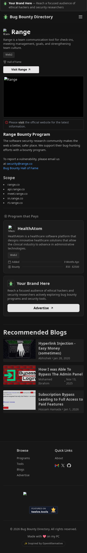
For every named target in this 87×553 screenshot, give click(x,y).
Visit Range (19, 69)
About (59, 458)
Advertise (41, 308)
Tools (20, 464)
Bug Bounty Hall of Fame (20, 168)
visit (21, 122)
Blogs (20, 469)
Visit (41, 96)
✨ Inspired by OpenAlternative (43, 543)
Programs (23, 458)
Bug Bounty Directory (31, 16)
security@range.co (19, 164)
